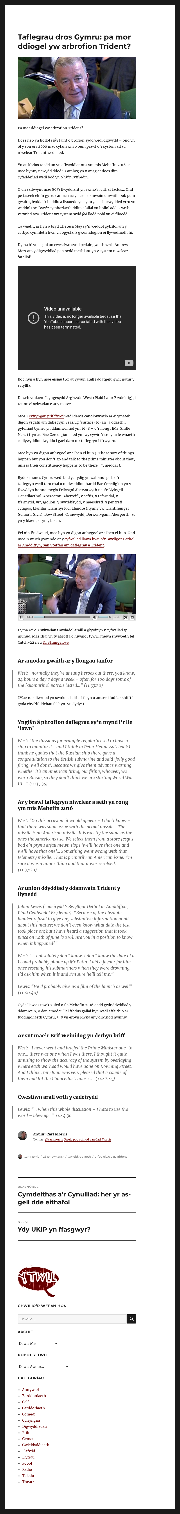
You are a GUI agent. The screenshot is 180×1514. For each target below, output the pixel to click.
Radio (27, 1469)
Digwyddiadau (34, 1426)
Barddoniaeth (34, 1396)
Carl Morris (31, 1156)
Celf (25, 1402)
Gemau (28, 1439)
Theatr (28, 1482)
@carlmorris (54, 1139)
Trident (122, 1156)
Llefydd (28, 1451)
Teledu (28, 1475)
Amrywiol (30, 1389)
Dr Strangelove (56, 642)
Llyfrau (28, 1457)
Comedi (28, 1414)
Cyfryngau (31, 1420)
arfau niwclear (105, 1156)
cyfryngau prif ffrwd (46, 416)
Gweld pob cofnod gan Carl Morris (87, 1139)
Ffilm (27, 1432)
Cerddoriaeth (33, 1408)
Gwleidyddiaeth (79, 1156)
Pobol (27, 1463)
